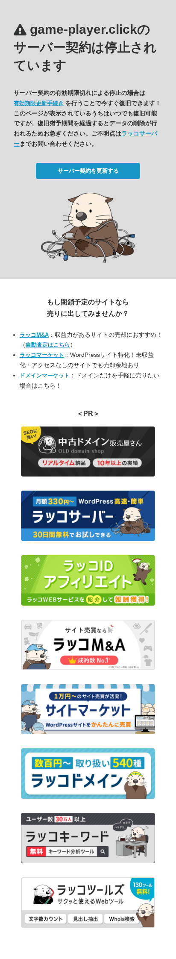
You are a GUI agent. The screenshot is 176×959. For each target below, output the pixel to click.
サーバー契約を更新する (88, 171)
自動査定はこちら (48, 344)
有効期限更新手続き (39, 103)
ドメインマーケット (45, 375)
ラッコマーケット (42, 355)
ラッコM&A (34, 335)
